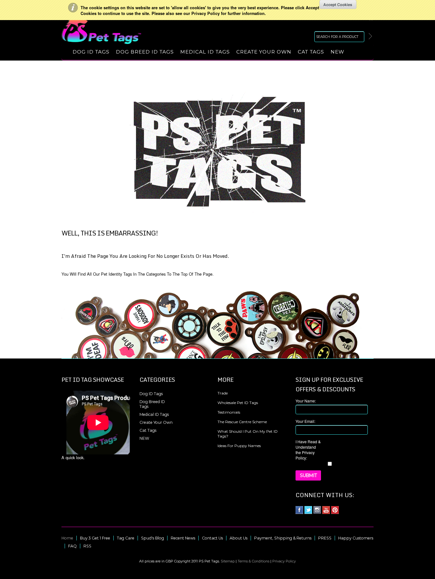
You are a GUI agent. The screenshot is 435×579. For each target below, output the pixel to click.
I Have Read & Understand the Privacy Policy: (308, 449)
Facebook (299, 510)
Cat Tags (311, 52)
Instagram (317, 510)
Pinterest (335, 510)
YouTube (326, 510)
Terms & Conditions (253, 561)
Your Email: (305, 421)
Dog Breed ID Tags (145, 52)
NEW (337, 52)
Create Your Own (263, 52)
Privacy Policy (284, 561)
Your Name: (306, 400)
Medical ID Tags (205, 52)
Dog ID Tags (91, 52)
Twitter (308, 510)
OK (338, 4)
